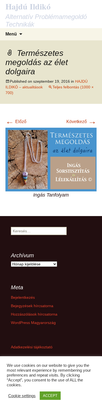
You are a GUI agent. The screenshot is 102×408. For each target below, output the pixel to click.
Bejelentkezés (23, 297)
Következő (81, 121)
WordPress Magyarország (33, 322)
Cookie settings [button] (22, 396)
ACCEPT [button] (50, 396)
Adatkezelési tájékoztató (31, 347)
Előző (15, 121)
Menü (11, 34)
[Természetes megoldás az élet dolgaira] (51, 159)
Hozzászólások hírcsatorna (34, 314)
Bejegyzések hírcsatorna (32, 306)
